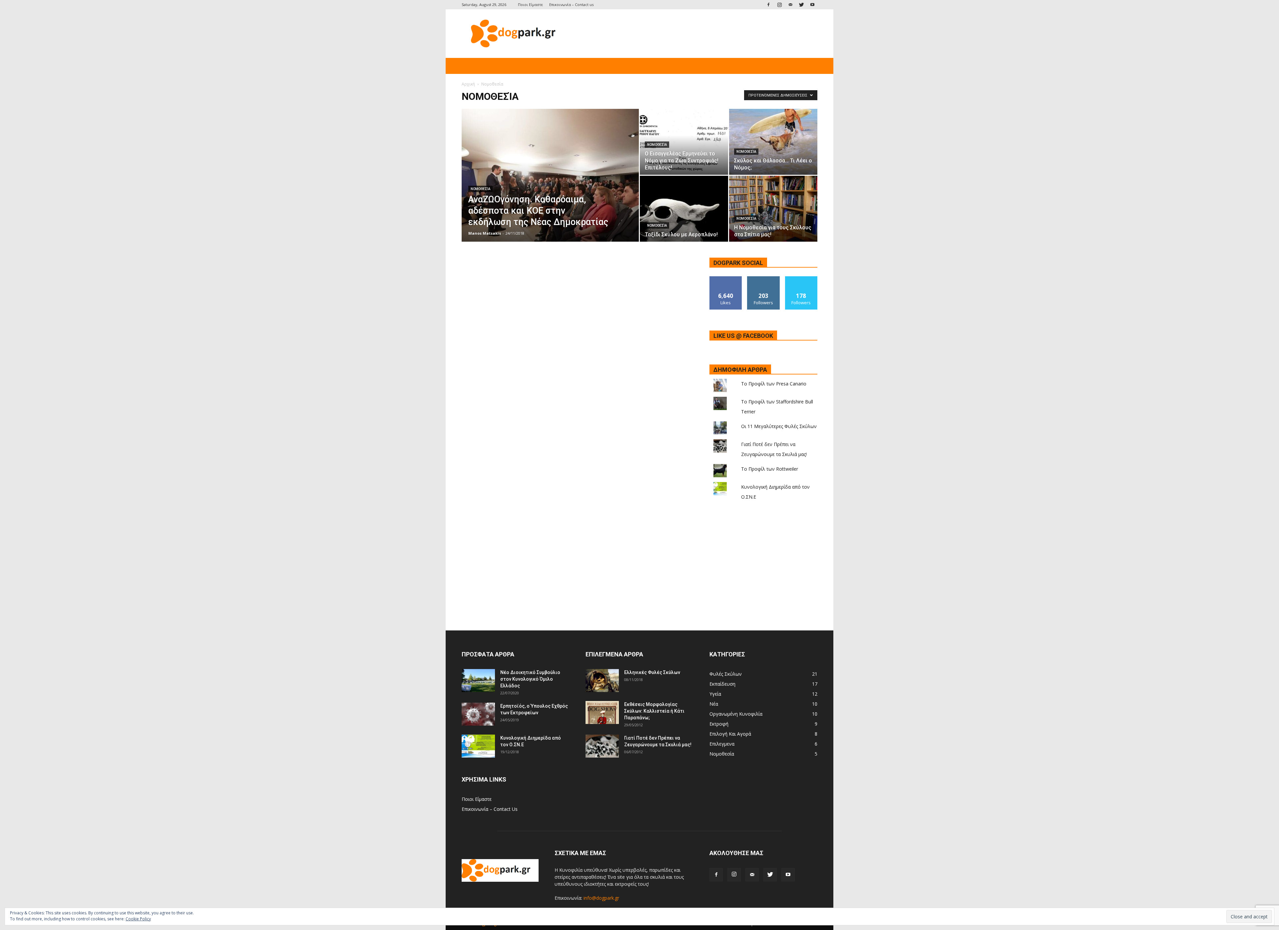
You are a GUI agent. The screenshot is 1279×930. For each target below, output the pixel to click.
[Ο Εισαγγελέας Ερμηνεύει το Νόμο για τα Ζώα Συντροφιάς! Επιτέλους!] (684, 142)
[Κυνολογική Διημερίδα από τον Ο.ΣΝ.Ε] (478, 746)
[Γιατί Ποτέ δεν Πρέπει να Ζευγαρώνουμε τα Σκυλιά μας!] (602, 746)
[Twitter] (801, 4)
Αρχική (468, 84)
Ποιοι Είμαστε (530, 4)
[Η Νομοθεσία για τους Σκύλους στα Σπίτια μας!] (773, 209)
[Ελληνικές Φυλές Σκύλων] (602, 680)
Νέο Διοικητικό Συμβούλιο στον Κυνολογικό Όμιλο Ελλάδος (530, 679)
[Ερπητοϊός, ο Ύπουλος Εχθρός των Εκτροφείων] (478, 714)
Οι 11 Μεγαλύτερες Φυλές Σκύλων (779, 426)
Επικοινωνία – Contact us (571, 4)
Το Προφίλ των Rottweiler (769, 469)
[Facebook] (768, 4)
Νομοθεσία (480, 189)
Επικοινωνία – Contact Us (490, 809)
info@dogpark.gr (601, 898)
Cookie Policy (138, 919)
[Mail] (790, 4)
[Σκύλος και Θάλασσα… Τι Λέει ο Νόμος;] (773, 142)
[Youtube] (812, 4)
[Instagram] (779, 4)
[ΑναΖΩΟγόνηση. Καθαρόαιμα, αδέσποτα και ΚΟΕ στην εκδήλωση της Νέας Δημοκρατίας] (550, 186)
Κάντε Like (725, 278)
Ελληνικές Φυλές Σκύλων (652, 672)
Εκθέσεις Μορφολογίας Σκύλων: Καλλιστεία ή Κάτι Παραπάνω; (654, 711)
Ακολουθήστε (763, 278)
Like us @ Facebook (743, 336)
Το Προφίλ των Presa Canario (773, 383)
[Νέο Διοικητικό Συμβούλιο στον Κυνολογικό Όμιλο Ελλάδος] (478, 680)
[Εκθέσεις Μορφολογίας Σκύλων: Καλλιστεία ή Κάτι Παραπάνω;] (602, 712)
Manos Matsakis (484, 233)
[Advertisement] (696, 34)
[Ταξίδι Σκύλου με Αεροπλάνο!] (684, 209)
